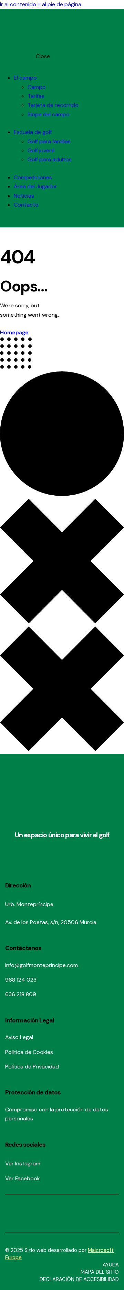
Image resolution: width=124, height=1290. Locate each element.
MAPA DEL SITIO (100, 1272)
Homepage (14, 332)
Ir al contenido (18, 4)
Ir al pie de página (59, 4)
